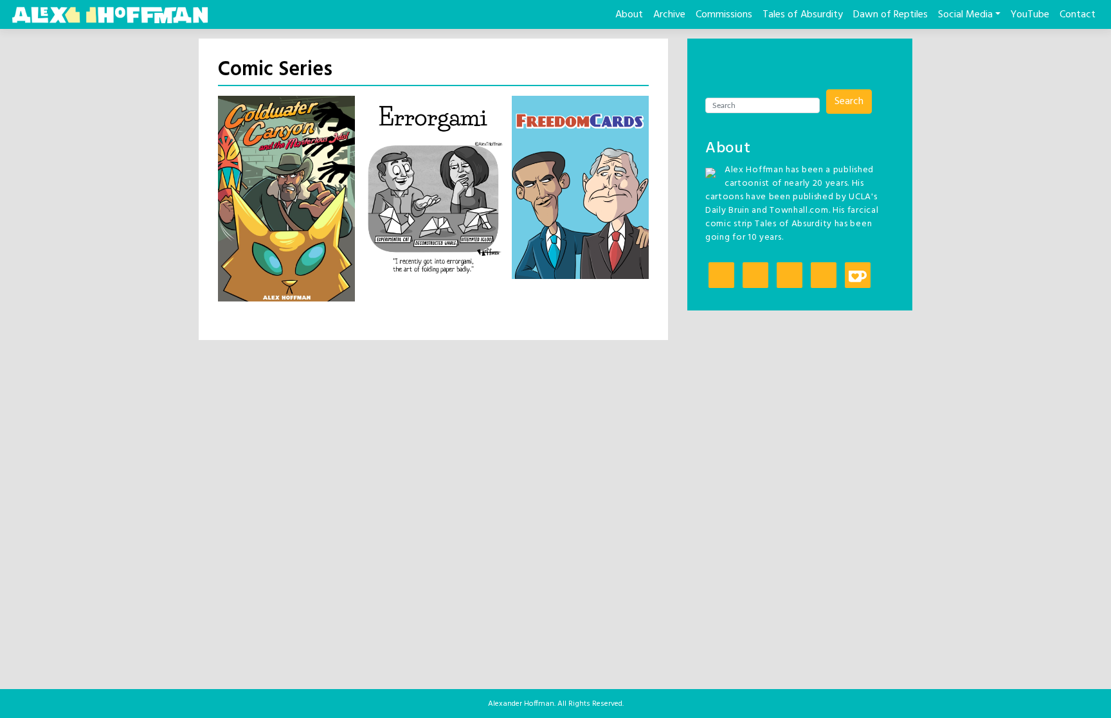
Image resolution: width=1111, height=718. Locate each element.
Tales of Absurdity (803, 14)
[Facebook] (789, 276)
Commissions (724, 14)
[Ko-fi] (858, 276)
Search (849, 101)
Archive (669, 14)
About (629, 14)
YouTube (1030, 14)
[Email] (823, 276)
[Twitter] (755, 276)
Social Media (965, 14)
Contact (1078, 14)
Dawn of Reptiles (890, 14)
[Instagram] (721, 276)
